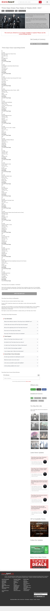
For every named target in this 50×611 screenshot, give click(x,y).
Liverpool (38, 599)
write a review (28, 381)
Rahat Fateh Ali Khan (5, 587)
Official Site (33, 389)
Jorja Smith (4, 584)
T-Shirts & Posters (26, 589)
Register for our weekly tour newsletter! (41, 592)
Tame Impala (4, 582)
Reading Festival (16, 585)
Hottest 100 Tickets (17, 590)
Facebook (44, 389)
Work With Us (25, 581)
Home (3, 10)
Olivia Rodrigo (16, 587)
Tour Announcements (27, 587)
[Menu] (47, 2)
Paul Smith (15, 589)
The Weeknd (16, 582)
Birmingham (27, 599)
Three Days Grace (22, 10)
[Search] (40, 2)
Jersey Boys (4, 588)
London (18, 599)
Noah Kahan (4, 581)
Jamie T (3, 583)
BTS (14, 583)
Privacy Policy (39, 577)
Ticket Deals (25, 586)
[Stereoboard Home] (7, 2)
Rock (16, 10)
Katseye (15, 581)
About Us (25, 580)
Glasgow (31, 599)
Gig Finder (25, 588)
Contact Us (25, 582)
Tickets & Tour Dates (10, 10)
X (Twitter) (39, 389)
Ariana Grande (16, 580)
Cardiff (35, 599)
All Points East (16, 586)
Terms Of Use (45, 577)
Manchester (22, 599)
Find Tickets (4, 60)
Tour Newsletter (26, 590)
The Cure (15, 584)
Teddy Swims (4, 580)
